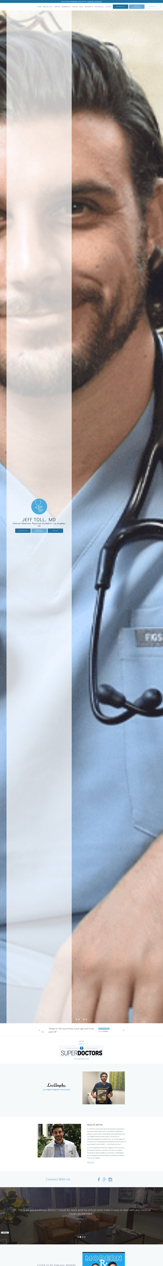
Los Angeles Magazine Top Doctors (56, 1089)
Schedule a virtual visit (94, 1)
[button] (137, 6)
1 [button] (78, 1236)
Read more (90, 1162)
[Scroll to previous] (40, 1031)
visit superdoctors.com (81, 1059)
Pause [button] (43, 1032)
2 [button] (80, 1236)
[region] (81, 1214)
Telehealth (74, 1)
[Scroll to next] (123, 1031)
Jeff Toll (81, 1041)
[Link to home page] (39, 506)
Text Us (55, 530)
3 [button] (82, 1236)
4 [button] (84, 1236)
